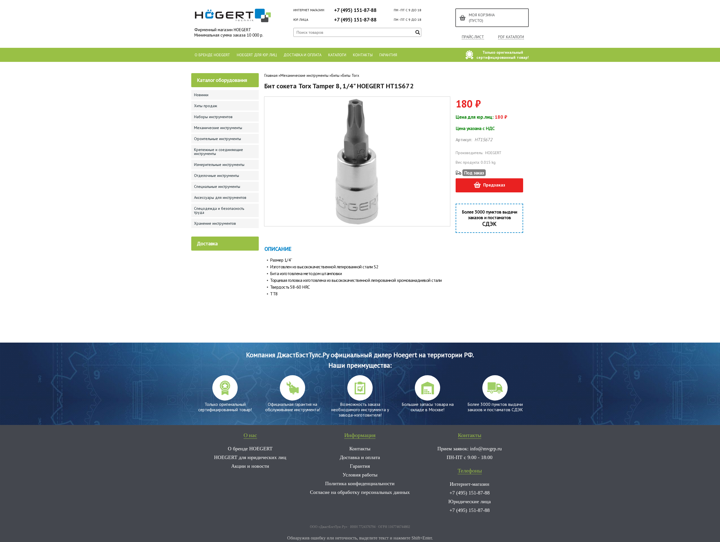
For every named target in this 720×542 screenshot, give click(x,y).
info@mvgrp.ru (486, 448)
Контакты (363, 54)
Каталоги (337, 54)
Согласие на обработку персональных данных (360, 492)
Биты (335, 75)
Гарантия (388, 54)
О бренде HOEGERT (212, 54)
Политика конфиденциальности (360, 483)
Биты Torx (350, 75)
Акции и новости (250, 466)
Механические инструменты (304, 75)
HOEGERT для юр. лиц (257, 54)
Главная (271, 75)
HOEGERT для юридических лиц (250, 457)
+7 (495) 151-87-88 (355, 10)
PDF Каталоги (511, 37)
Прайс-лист (473, 37)
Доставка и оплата (302, 54)
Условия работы (360, 475)
